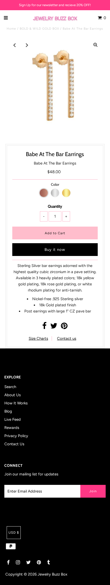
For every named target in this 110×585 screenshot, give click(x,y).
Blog (8, 411)
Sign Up (25, 5)
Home (11, 28)
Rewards (11, 427)
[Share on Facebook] (44, 327)
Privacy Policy (16, 436)
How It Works (16, 403)
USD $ (13, 532)
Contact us (66, 338)
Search (10, 386)
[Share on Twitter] (53, 327)
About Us (12, 395)
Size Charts (38, 338)
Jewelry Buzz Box (52, 574)
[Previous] (14, 45)
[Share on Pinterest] (64, 327)
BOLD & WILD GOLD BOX (39, 28)
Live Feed (12, 419)
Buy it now (55, 249)
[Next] (27, 45)
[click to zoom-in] (95, 45)
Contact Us (14, 444)
